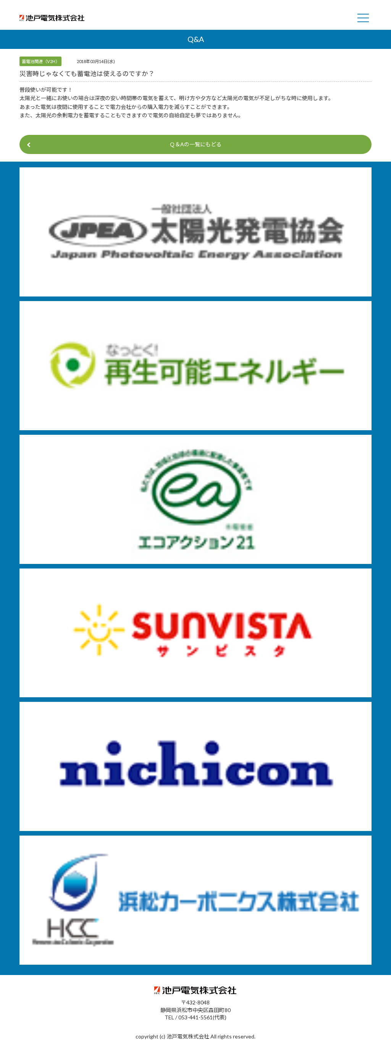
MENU (363, 18)
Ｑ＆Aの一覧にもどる (195, 144)
